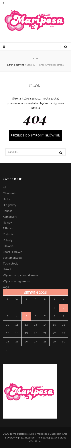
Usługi (7, 269)
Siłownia (8, 246)
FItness (7, 211)
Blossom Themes (35, 437)
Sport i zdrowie (12, 252)
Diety (6, 199)
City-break (9, 193)
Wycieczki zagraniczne (17, 281)
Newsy (7, 223)
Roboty (7, 240)
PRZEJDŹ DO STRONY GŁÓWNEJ (35, 136)
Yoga (6, 287)
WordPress (35, 441)
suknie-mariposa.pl (39, 434)
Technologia (10, 264)
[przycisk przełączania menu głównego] (4, 46)
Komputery (10, 217)
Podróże (8, 234)
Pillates (8, 228)
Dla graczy (9, 205)
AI (4, 187)
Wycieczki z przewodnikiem (20, 275)
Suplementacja (12, 258)
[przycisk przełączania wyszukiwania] (65, 47)
